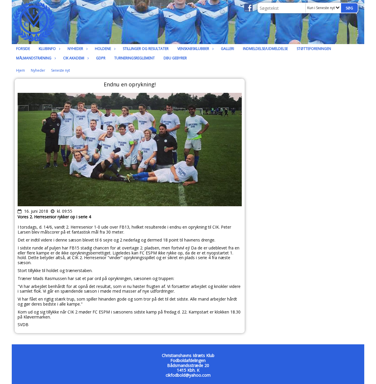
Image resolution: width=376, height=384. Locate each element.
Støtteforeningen (314, 48)
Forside (23, 48)
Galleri (227, 48)
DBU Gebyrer (175, 58)
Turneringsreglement (134, 58)
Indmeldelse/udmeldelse (265, 48)
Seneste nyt (60, 70)
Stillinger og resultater (146, 48)
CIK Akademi (73, 58)
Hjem (20, 70)
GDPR (100, 58)
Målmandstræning (33, 58)
